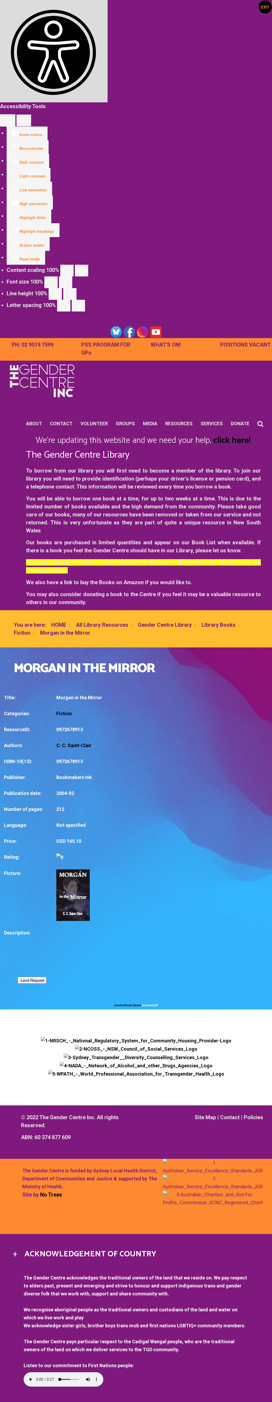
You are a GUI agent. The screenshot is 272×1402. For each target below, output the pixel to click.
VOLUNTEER (94, 423)
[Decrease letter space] (63, 305)
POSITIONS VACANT (245, 345)
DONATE (240, 423)
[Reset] (7, 120)
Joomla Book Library (127, 1005)
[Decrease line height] (55, 294)
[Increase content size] (81, 270)
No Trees (51, 1195)
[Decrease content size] (67, 270)
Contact (230, 1117)
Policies (253, 1117)
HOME (58, 625)
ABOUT (34, 423)
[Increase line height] (69, 294)
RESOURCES (179, 423)
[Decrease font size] (51, 282)
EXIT (265, 7)
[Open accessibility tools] (54, 51)
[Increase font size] (65, 282)
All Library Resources (102, 625)
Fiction (22, 633)
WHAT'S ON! (166, 345)
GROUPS (125, 423)
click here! (231, 440)
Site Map (205, 1117)
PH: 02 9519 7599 (32, 345)
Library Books (219, 625)
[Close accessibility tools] (23, 120)
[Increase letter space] (78, 305)
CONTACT (61, 423)
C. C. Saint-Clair (73, 745)
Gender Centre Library (165, 625)
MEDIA (150, 423)
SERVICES (212, 423)
